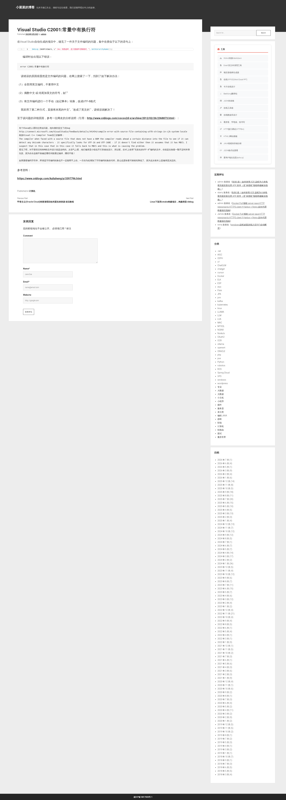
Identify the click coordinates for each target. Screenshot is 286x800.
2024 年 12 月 (223, 524)
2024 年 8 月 (223, 538)
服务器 (220, 408)
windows (221, 380)
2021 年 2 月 (223, 674)
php (219, 355)
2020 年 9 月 (223, 692)
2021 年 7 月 (223, 656)
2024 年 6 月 (223, 545)
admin (43, 34)
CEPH (220, 258)
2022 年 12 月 (223, 610)
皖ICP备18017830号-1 (143, 797)
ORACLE (221, 351)
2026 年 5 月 (223, 467)
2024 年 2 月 (223, 560)
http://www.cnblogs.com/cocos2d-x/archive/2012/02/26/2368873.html (130, 118)
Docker (220, 276)
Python (220, 362)
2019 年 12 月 (223, 724)
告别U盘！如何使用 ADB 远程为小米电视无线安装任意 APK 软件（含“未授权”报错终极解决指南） (242, 185)
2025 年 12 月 (223, 481)
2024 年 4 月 (223, 553)
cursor (220, 272)
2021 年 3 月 (223, 671)
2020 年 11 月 (223, 685)
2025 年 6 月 (223, 503)
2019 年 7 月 (223, 739)
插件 (219, 405)
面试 (219, 433)
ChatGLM (221, 265)
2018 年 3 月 (223, 774)
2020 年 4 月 (223, 710)
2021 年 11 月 (223, 649)
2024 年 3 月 (223, 556)
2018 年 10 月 (223, 756)
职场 (219, 423)
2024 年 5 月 (223, 549)
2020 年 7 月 (223, 699)
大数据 (220, 390)
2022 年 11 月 (223, 613)
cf (218, 262)
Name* (26, 268)
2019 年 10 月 (223, 731)
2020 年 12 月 (223, 681)
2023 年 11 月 (223, 570)
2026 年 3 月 (223, 470)
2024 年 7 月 (223, 542)
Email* (26, 282)
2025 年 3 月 (223, 513)
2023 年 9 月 (223, 578)
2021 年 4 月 (223, 667)
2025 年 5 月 (223, 506)
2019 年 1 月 (223, 753)
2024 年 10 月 (223, 531)
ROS (219, 369)
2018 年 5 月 (223, 771)
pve (219, 358)
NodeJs (221, 333)
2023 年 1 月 (223, 606)
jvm (219, 297)
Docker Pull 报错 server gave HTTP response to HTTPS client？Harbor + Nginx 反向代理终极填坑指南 (241, 207)
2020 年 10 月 (223, 689)
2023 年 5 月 (223, 592)
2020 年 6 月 (223, 703)
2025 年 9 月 (223, 492)
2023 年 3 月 (223, 599)
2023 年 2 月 (223, 603)
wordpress (222, 383)
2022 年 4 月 (223, 635)
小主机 (220, 397)
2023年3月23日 (31, 34)
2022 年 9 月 (223, 621)
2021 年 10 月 (223, 653)
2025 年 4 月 (223, 510)
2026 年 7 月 (223, 460)
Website (27, 295)
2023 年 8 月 (223, 581)
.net (219, 251)
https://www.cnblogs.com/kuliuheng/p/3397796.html (49, 178)
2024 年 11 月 (223, 528)
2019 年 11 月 (223, 728)
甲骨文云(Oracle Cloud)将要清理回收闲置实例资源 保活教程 (45, 202)
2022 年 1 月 (223, 642)
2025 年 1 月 (223, 520)
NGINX (220, 330)
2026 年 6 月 (223, 463)
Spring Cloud (223, 372)
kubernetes (222, 305)
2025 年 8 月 (223, 495)
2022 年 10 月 (223, 617)
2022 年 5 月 (223, 631)
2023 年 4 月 (223, 596)
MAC (219, 322)
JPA (219, 294)
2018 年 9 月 (223, 760)
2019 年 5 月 (223, 742)
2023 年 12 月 (223, 567)
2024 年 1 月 (223, 563)
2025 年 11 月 (223, 485)
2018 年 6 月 (223, 767)
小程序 (220, 401)
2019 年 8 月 (223, 735)
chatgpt (221, 269)
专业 (219, 387)
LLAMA (220, 312)
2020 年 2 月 (223, 717)
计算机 (32, 191)
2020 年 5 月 (223, 706)
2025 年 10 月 (223, 488)
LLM (219, 315)
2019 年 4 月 (223, 746)
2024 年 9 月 (223, 535)
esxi (219, 287)
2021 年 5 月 (223, 663)
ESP (219, 283)
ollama (220, 344)
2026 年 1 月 (223, 478)
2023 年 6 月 (223, 588)
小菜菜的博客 (25, 7)
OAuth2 (220, 337)
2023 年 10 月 (223, 574)
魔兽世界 (221, 437)
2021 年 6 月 (223, 660)
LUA (219, 319)
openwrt (221, 347)
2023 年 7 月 (223, 585)
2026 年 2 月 (223, 474)
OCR (219, 340)
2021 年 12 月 (223, 646)
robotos (221, 365)
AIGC (219, 254)
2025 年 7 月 (223, 499)
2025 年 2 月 (223, 517)
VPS (219, 376)
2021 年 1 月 (223, 678)
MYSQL (220, 326)
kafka (220, 301)
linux (219, 308)
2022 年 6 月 (223, 628)
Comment (28, 236)
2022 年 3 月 (223, 638)
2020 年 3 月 (223, 714)
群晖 (219, 419)
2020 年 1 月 (223, 721)
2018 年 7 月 (223, 764)
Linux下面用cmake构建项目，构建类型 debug (171, 202)
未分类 (220, 412)
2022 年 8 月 (223, 624)
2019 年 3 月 (223, 749)
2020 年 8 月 (223, 696)
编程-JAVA (222, 415)
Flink (219, 290)
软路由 (220, 430)
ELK (219, 279)
